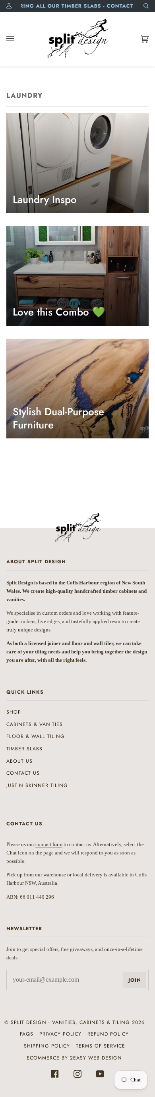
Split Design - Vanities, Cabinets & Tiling (70, 1022)
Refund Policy (108, 1034)
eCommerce (43, 1057)
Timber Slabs (24, 748)
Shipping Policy (47, 1046)
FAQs (26, 1034)
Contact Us (23, 773)
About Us (19, 761)
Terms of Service (100, 1046)
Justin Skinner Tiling (37, 785)
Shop (13, 712)
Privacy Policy (60, 1034)
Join (134, 980)
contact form (48, 844)
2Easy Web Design (96, 1057)
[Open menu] (18, 39)
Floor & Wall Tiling (35, 736)
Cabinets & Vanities (34, 724)
